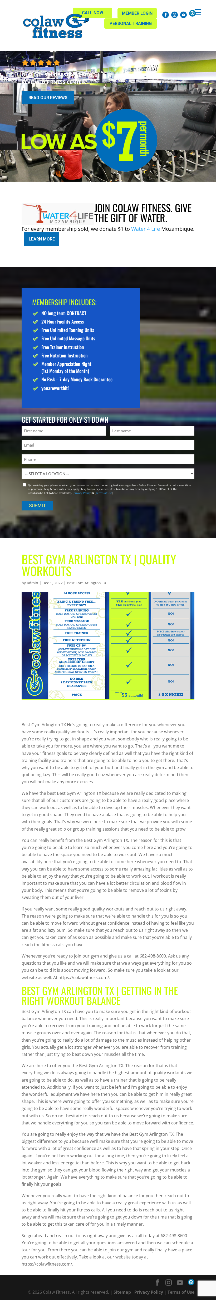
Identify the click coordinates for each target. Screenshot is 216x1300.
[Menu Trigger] (198, 12)
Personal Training (131, 23)
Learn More (42, 239)
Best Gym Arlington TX (86, 582)
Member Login (137, 13)
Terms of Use (104, 493)
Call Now (92, 12)
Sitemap (122, 1292)
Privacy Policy (82, 493)
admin (32, 582)
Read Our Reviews (47, 97)
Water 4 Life (145, 228)
